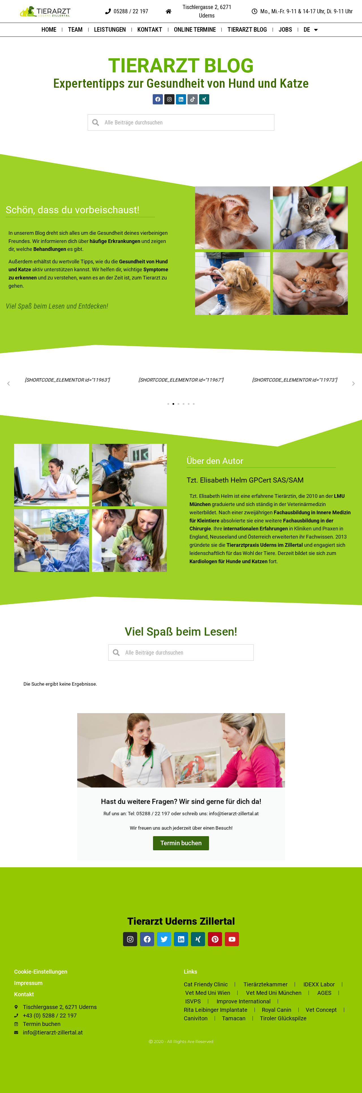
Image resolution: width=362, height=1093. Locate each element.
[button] (8, 383)
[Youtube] (232, 939)
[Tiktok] (193, 99)
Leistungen (110, 29)
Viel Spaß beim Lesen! (181, 631)
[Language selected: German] (348, 1088)
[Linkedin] (181, 99)
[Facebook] (158, 99)
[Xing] (204, 99)
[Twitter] (164, 939)
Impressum (28, 983)
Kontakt (149, 29)
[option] (348, 1088)
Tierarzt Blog (247, 29)
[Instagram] (169, 99)
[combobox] (181, 122)
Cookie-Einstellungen (40, 971)
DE (307, 29)
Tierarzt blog (181, 65)
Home (49, 29)
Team (75, 29)
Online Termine (195, 29)
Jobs (285, 29)
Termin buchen (181, 843)
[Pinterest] (215, 939)
